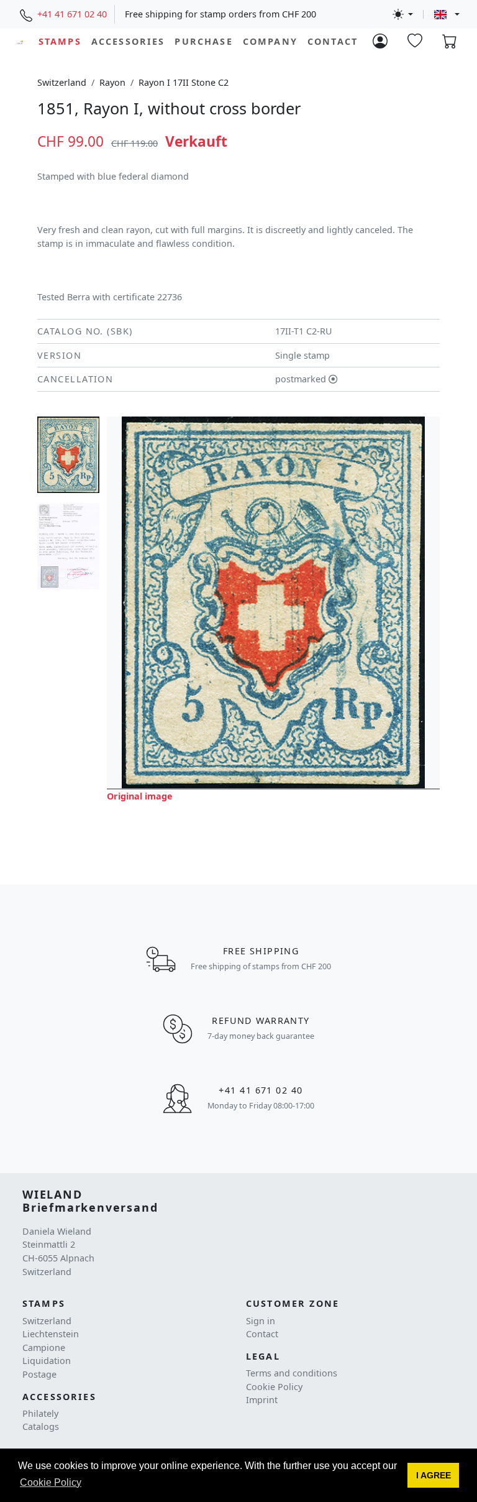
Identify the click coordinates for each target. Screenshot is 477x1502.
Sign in (260, 1321)
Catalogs (40, 1426)
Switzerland (61, 82)
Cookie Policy (274, 1387)
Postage (39, 1374)
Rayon (112, 82)
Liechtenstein (50, 1334)
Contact (332, 41)
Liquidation (46, 1360)
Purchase (203, 41)
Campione (43, 1347)
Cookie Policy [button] (50, 1482)
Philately (40, 1413)
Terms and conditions (291, 1373)
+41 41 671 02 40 (72, 14)
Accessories (128, 41)
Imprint (262, 1400)
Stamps (60, 41)
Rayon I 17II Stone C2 (184, 82)
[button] (433, 1475)
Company (270, 41)
